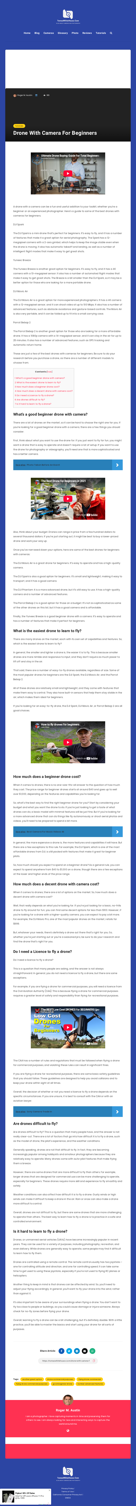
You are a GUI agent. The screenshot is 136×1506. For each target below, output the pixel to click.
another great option (32, 1379)
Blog (37, 33)
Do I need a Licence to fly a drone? (34, 395)
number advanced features (90, 1384)
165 (47, 95)
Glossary (63, 33)
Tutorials (101, 33)
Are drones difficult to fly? (30, 399)
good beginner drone (62, 1384)
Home (27, 33)
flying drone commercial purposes (32, 1384)
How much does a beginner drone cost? (37, 386)
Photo (75, 33)
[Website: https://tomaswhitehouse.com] (68, 1430)
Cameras (49, 33)
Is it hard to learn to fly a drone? (33, 403)
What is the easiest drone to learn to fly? (38, 382)
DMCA (68, 1498)
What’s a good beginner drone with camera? (40, 378)
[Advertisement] (68, 68)
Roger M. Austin (68, 1410)
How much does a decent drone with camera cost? (44, 391)
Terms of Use (67, 1491)
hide (49, 371)
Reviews (87, 33)
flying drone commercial (89, 1379)
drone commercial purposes (60, 1379)
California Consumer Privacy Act (67, 1494)
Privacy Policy (67, 1488)
